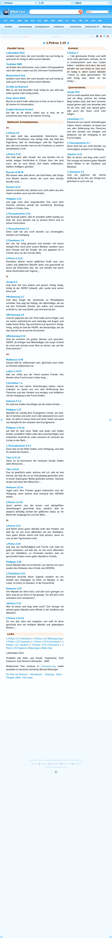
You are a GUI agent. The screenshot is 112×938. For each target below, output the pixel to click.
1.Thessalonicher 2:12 (18, 213)
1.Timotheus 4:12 (15, 573)
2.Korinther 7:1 (14, 383)
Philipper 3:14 (13, 199)
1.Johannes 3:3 (75, 172)
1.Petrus (11, 37)
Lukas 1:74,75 (13, 371)
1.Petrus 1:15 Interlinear (18, 638)
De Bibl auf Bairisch (17, 87)
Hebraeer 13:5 (14, 588)
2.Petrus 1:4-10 (14, 502)
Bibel (5, 37)
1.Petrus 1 (72, 53)
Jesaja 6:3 (11, 282)
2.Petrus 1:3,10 (14, 258)
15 (75, 65)
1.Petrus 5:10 (13, 154)
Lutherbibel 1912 (15, 53)
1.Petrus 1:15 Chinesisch (45, 645)
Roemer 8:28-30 (14, 172)
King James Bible (16, 98)
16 (68, 75)
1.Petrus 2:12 (13, 526)
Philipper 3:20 (13, 562)
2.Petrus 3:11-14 (15, 618)
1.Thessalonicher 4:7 (17, 228)
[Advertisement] (56, 702)
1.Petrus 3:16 (13, 544)
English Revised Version (19, 109)
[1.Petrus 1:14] (3, 426)
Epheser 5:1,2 (13, 401)
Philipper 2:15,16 (15, 428)
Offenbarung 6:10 (15, 336)
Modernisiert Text (15, 75)
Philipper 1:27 (13, 409)
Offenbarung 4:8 (15, 315)
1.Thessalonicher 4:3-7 (18, 446)
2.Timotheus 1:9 (15, 240)
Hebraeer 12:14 (14, 487)
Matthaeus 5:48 (14, 359)
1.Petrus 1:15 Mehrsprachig (47, 638)
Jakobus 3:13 (13, 603)
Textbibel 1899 (14, 64)
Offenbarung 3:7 (15, 297)
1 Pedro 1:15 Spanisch (18, 641)
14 (70, 56)
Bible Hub (47, 648)
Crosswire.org (48, 666)
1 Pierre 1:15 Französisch (46, 641)
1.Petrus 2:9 (12, 133)
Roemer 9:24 (13, 187)
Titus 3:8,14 (12, 469)
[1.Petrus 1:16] (108, 426)
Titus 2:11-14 (13, 457)
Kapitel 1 (19, 37)
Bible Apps (34, 648)
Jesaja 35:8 (73, 92)
